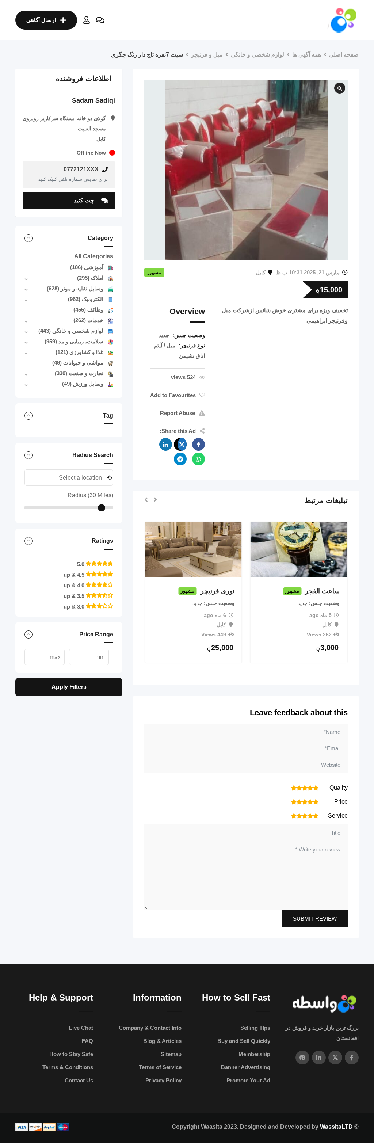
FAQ (87, 1041)
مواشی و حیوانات (77, 362)
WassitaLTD (336, 1127)
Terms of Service (160, 1067)
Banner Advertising (245, 1067)
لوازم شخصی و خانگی (70, 331)
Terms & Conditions (67, 1067)
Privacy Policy (163, 1080)
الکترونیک (85, 299)
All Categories (93, 256)
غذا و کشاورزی (79, 352)
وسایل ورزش (82, 384)
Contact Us (79, 1080)
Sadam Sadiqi (93, 100)
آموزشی (86, 267)
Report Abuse (177, 413)
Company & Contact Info (150, 1028)
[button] (155, 500)
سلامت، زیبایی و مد (74, 341)
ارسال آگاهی (41, 20)
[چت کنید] (100, 20)
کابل (261, 272)
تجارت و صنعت (79, 373)
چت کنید (85, 200)
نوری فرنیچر (217, 591)
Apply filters (69, 687)
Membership (254, 1054)
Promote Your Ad (248, 1080)
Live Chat (81, 1028)
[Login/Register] (86, 20)
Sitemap (171, 1054)
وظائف (88, 309)
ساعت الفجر (322, 591)
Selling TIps (255, 1028)
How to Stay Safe (71, 1054)
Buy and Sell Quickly (243, 1041)
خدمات (88, 320)
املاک (90, 278)
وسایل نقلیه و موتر (75, 288)
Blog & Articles (162, 1041)
